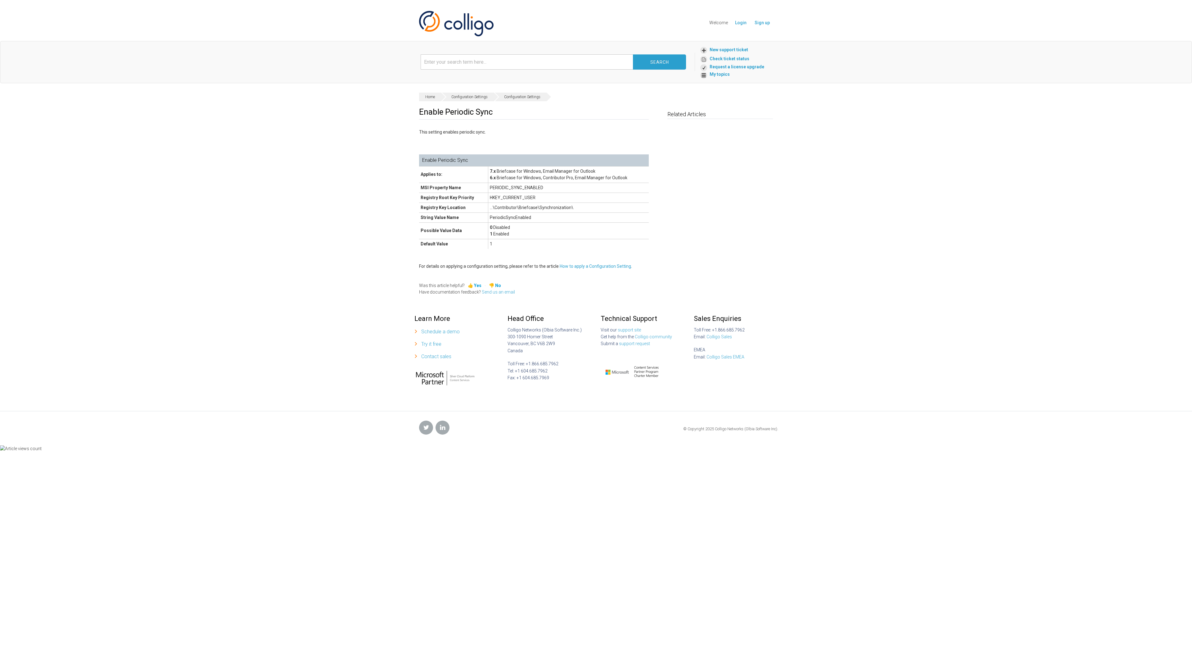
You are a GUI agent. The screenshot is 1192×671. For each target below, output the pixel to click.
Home (430, 97)
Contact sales (436, 356)
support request (634, 343)
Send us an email (498, 292)
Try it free (431, 344)
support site (629, 329)
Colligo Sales (719, 336)
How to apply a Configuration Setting (595, 266)
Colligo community (653, 336)
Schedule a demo (440, 332)
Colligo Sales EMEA (725, 356)
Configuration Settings (469, 97)
